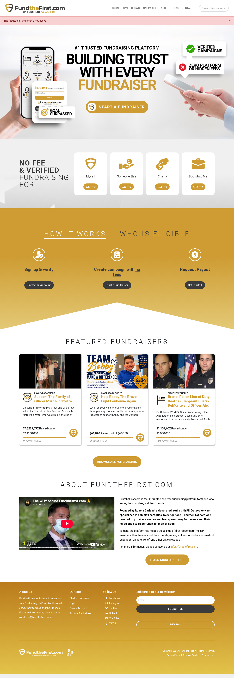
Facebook (114, 598)
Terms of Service (191, 655)
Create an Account (39, 285)
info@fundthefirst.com (184, 546)
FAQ (176, 8)
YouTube (114, 618)
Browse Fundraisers (144, 8)
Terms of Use (208, 655)
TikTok (112, 623)
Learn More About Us (167, 560)
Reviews (175, 624)
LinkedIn (113, 613)
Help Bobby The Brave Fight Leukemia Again (119, 399)
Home (124, 8)
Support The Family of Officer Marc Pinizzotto (53, 399)
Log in (115, 8)
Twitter (113, 608)
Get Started (195, 285)
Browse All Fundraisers (117, 462)
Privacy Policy (173, 655)
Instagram (114, 603)
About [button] (165, 8)
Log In (73, 603)
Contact (187, 8)
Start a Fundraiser (117, 285)
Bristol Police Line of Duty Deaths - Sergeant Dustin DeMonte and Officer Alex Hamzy (189, 403)
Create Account (78, 608)
